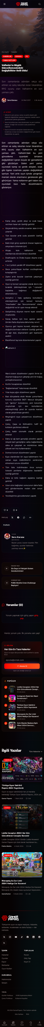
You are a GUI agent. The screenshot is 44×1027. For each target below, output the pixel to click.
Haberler (14, 52)
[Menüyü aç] (4, 4)
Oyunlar (5, 958)
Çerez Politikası (7, 998)
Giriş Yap (27, 958)
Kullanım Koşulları (21, 998)
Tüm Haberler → (35, 751)
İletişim (4, 983)
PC (27, 56)
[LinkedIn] (33, 937)
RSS (27, 1014)
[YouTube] (15, 937)
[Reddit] (39, 937)
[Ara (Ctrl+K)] (39, 4)
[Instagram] (10, 937)
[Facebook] (27, 937)
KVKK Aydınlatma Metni (24, 995)
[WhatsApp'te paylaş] (24, 517)
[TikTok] (21, 937)
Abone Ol (23, 666)
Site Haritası (19, 1014)
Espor (4, 962)
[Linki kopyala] (30, 517)
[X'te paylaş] (12, 517)
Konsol (18, 56)
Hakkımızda (6, 979)
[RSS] (4, 942)
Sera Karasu (18, 537)
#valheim (6, 525)
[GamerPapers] (22, 4)
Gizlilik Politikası (7, 995)
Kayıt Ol (27, 962)
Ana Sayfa (5, 52)
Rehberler (5, 965)
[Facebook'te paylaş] (18, 517)
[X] (4, 937)
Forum (26, 955)
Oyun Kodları (7, 969)
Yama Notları (9, 60)
